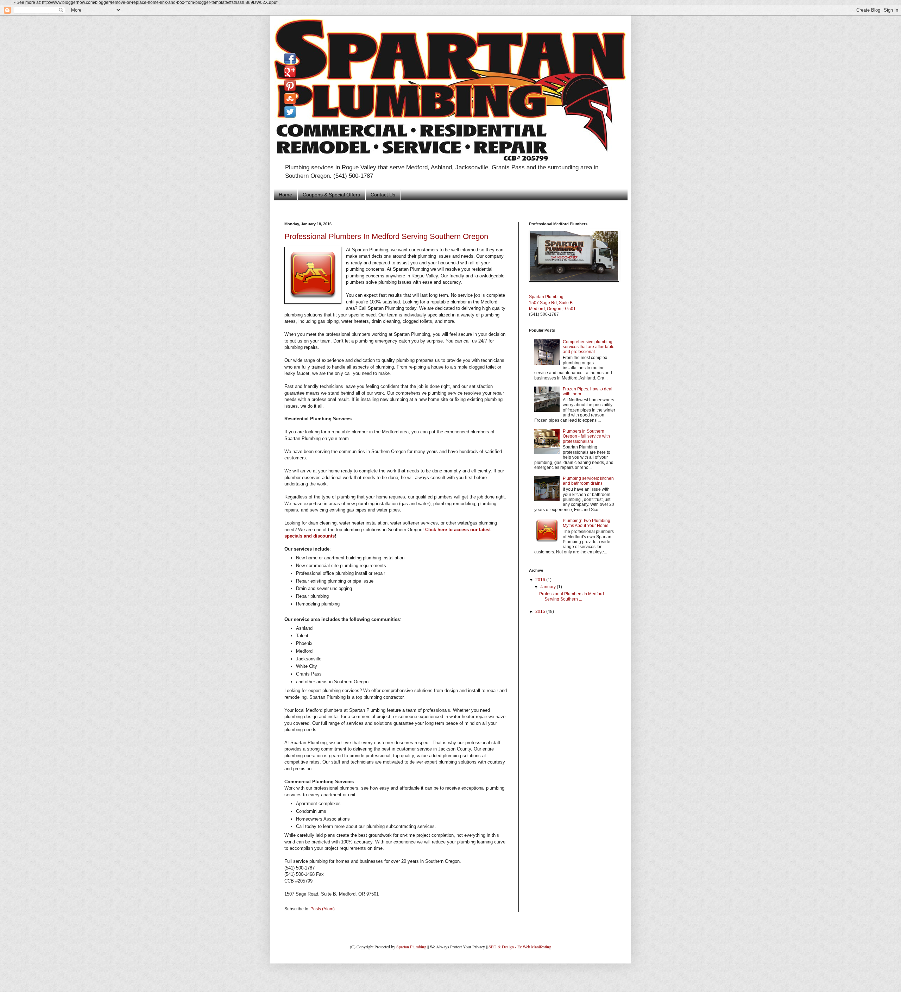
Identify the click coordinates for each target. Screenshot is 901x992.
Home (285, 194)
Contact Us (383, 194)
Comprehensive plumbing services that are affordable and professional (589, 346)
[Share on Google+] (290, 71)
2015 (540, 611)
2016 (540, 579)
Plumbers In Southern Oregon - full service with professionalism (586, 436)
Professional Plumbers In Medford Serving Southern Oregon (386, 236)
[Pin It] (290, 85)
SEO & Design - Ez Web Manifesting (520, 946)
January (548, 586)
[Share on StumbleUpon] (290, 98)
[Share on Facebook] (290, 58)
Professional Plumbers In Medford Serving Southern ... (571, 596)
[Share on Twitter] (290, 112)
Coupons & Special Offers (331, 194)
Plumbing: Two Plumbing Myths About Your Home (586, 523)
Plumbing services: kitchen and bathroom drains (588, 481)
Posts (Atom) (322, 908)
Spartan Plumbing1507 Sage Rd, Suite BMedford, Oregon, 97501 (552, 302)
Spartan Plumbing (411, 946)
